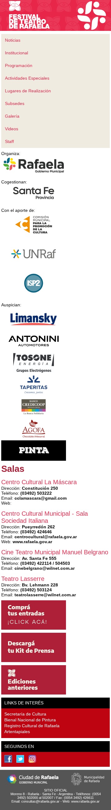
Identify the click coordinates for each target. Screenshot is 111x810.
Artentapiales (17, 731)
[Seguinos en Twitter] (20, 759)
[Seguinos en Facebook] (8, 759)
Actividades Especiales (27, 78)
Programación (18, 65)
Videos (11, 128)
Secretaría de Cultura (25, 713)
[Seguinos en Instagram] (32, 759)
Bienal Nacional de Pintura (30, 719)
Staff (9, 141)
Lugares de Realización (28, 90)
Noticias (12, 40)
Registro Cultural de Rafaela (32, 725)
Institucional (16, 52)
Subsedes (14, 103)
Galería (12, 116)
